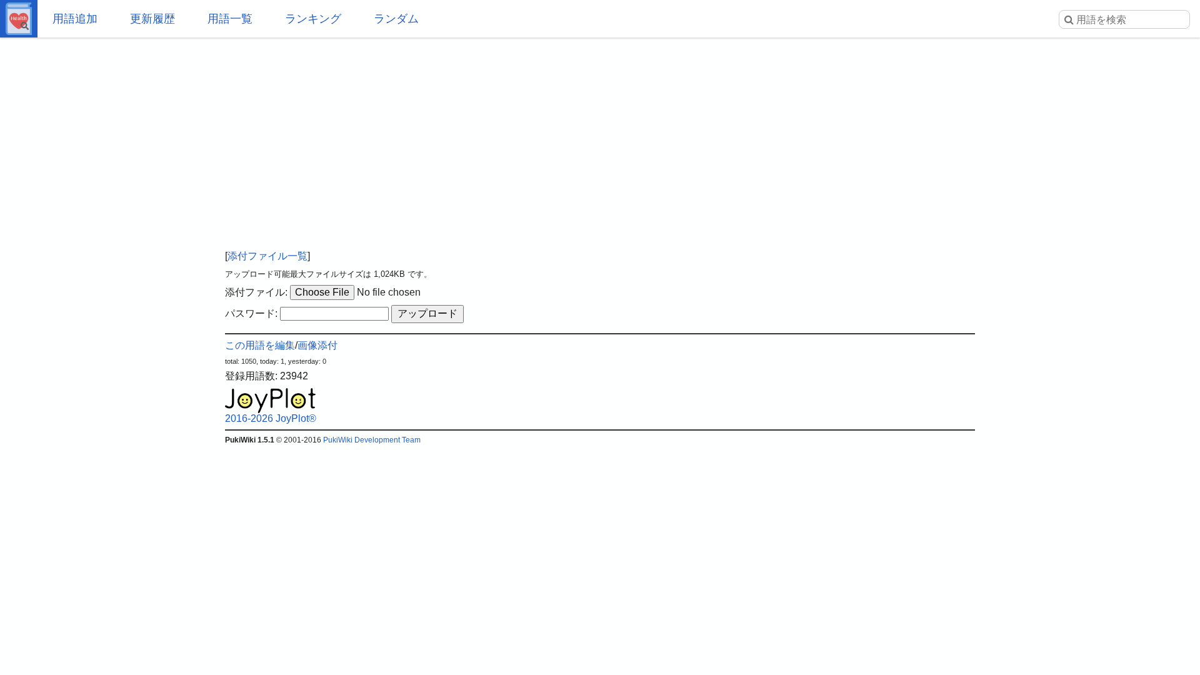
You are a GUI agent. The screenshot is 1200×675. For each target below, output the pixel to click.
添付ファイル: (256, 292)
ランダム (396, 18)
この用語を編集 (260, 345)
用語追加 (75, 18)
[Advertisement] (600, 137)
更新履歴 (152, 18)
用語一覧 (230, 18)
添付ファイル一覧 (268, 256)
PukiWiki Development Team (372, 440)
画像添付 (318, 345)
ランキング (313, 18)
